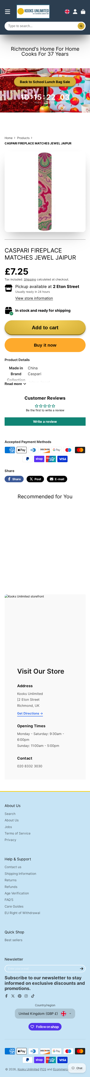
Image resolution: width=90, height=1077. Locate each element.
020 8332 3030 (29, 766)
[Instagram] (26, 996)
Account (75, 11)
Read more (13, 384)
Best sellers (13, 940)
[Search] (81, 26)
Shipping (30, 279)
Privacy (10, 840)
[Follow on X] (13, 996)
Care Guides (14, 906)
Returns (11, 880)
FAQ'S (9, 900)
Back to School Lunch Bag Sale (45, 82)
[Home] (33, 11)
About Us (12, 820)
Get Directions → (30, 713)
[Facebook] (6, 996)
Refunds (11, 887)
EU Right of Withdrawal (22, 913)
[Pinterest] (20, 996)
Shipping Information (20, 874)
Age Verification (17, 893)
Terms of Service (18, 833)
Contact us (13, 867)
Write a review (45, 421)
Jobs (8, 827)
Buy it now (45, 345)
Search (10, 814)
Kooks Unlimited (28, 1069)
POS (43, 1069)
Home (9, 138)
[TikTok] (33, 996)
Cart (83, 11)
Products (23, 138)
